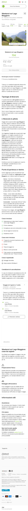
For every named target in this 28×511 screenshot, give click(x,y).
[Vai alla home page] (5, 454)
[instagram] (12, 471)
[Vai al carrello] (22, 2)
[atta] (6, 490)
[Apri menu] (25, 2)
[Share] (24, 13)
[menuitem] (9, 474)
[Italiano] (19, 2)
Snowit (17, 421)
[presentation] (5, 471)
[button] (14, 448)
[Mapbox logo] (6, 342)
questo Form (17, 432)
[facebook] (10, 471)
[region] (14, 331)
